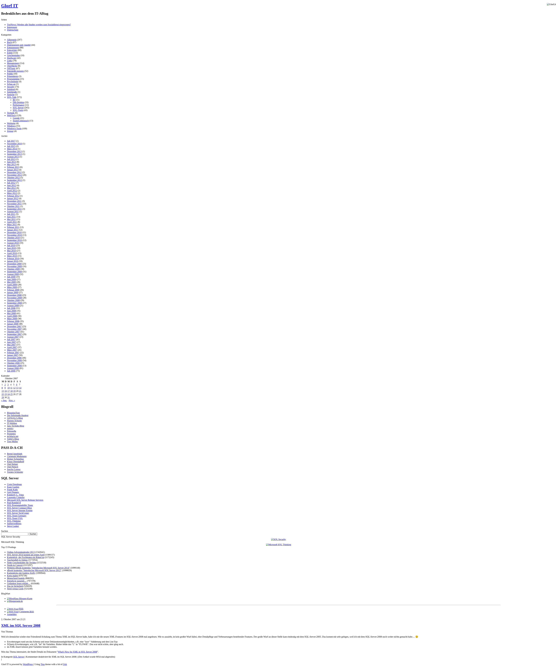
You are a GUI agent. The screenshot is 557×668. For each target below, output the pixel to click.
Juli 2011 (11, 214)
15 (3, 391)
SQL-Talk (11, 97)
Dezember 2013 (14, 151)
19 (14, 391)
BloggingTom (13, 413)
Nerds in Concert (15, 565)
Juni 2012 (11, 185)
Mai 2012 (11, 188)
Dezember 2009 (14, 264)
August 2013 (13, 156)
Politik (10, 73)
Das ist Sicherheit (15, 586)
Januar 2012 (12, 198)
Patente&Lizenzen (15, 71)
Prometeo (11, 433)
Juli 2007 (11, 339)
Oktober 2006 (13, 363)
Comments (26, 611)
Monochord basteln (16, 578)
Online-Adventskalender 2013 (21, 552)
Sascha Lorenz (13, 469)
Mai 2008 (11, 313)
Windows (11, 126)
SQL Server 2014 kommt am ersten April (26, 554)
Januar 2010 (12, 261)
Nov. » (12, 400)
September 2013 (14, 154)
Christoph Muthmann (17, 456)
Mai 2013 (11, 164)
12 (14, 388)
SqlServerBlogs (14, 523)
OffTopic (11, 68)
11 (11, 388)
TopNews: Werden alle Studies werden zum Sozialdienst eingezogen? (39, 24)
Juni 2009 (11, 279)
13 (17, 388)
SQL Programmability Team (20, 505)
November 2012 (14, 175)
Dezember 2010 (14, 232)
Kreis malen (12, 575)
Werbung (11, 123)
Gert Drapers (13, 492)
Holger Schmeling (15, 459)
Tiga (43, 664)
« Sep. (4, 400)
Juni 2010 (11, 248)
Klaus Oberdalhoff (15, 461)
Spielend (11, 89)
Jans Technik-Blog (15, 426)
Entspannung (13, 47)
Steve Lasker (13, 526)
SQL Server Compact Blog (19, 508)
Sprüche (11, 94)
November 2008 (14, 297)
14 (20, 388)
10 (8, 388)
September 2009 (14, 271)
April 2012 (12, 190)
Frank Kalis (12, 489)
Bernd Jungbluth (14, 453)
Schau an (11, 84)
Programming (13, 79)
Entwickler (12, 50)
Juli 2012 (11, 183)
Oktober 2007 (13, 331)
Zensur (10, 131)
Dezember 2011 (14, 201)
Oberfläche (12, 66)
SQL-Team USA (15, 518)
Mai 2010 (11, 250)
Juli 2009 (11, 277)
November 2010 (14, 235)
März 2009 (12, 287)
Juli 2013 (11, 159)
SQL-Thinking (14, 521)
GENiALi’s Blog (15, 418)
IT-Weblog (12, 423)
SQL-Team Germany (16, 515)
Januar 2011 (12, 230)
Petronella (11, 431)
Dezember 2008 (14, 295)
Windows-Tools (14, 128)
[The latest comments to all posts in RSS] (13, 611)
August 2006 (13, 368)
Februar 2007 (13, 352)
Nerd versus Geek (15, 588)
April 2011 (12, 222)
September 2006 (14, 365)
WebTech (11, 115)
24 (8, 394)
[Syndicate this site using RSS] (13, 608)
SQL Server (18, 107)
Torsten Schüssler (15, 472)
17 (8, 391)
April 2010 (12, 253)
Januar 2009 (12, 292)
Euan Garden (13, 487)
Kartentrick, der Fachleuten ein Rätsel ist (25, 557)
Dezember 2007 (14, 326)
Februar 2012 (13, 196)
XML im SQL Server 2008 (20, 625)
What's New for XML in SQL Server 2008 (77, 652)
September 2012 (14, 180)
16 (5, 391)
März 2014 (12, 149)
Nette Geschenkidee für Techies (21, 562)
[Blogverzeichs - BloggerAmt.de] (15, 601)
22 (3, 394)
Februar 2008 (13, 321)
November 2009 (14, 266)
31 (8, 397)
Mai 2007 (11, 345)
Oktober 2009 (13, 269)
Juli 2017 (11, 141)
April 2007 (12, 347)
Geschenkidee (13, 55)
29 (3, 397)
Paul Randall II (14, 502)
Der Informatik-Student (17, 415)
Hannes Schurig (14, 420)
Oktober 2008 (13, 300)
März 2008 (12, 318)
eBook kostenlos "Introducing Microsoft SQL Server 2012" (34, 570)
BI (14, 100)
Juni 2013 (11, 162)
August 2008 (13, 305)
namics (10, 428)
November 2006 (14, 360)
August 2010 (13, 243)
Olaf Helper (12, 464)
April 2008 (12, 316)
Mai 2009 (11, 282)
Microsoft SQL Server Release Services (25, 500)
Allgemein (12, 39)
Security (11, 86)
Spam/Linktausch (21, 120)
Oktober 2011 (13, 206)
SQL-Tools (18, 110)
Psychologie (12, 81)
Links (9, 60)
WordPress (28, 664)
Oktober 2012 (13, 177)
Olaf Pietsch (12, 467)
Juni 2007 (11, 342)
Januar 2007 (12, 355)
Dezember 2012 (14, 172)
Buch (9, 42)
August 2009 (13, 274)
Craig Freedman (14, 484)
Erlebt (9, 53)
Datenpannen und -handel (19, 45)
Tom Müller (12, 441)
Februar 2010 (13, 258)
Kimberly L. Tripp (15, 495)
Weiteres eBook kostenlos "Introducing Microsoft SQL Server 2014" (38, 568)
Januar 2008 (12, 324)
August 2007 (13, 337)
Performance (18, 105)
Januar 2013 (12, 169)
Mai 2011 (11, 219)
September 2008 (14, 303)
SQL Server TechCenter (18, 513)
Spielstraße (12, 92)
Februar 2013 (13, 167)
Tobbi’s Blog (13, 439)
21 (20, 391)
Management (13, 63)
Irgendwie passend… (16, 581)
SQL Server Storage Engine (19, 510)
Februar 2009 (13, 290)
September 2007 (14, 334)
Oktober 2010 (13, 237)
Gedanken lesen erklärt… (18, 583)
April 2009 (12, 284)
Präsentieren (12, 76)
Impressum (12, 27)
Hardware (11, 58)
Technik (10, 113)
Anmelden (12, 614)
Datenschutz (12, 30)
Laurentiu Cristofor (16, 497)
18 (11, 391)
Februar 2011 (13, 227)
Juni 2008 (11, 311)
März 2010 (12, 256)
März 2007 (12, 350)
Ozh (65, 664)
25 (11, 394)
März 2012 (12, 193)
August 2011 (13, 211)
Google (16, 118)
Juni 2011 (11, 217)
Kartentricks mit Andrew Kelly (21, 573)
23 (5, 394)
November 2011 (14, 203)
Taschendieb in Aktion (17, 560)
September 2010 (14, 240)
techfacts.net (12, 436)
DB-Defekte (18, 102)
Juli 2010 (11, 245)
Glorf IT (9, 5)
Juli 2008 (11, 308)
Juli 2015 (11, 146)
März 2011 (12, 224)
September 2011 (14, 209)
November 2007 (14, 329)
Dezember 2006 (14, 358)
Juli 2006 (11, 371)
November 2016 (14, 143)
